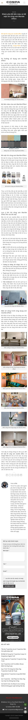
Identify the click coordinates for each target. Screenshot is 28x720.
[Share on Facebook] (9, 475)
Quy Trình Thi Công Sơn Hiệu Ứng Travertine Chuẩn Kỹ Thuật (11, 670)
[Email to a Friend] (15, 475)
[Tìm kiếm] (24, 2)
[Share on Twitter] (12, 475)
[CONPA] (13, 3)
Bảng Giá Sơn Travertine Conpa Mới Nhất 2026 (13, 675)
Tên (4, 564)
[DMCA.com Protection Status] (14, 718)
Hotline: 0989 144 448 (13, 707)
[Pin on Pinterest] (18, 475)
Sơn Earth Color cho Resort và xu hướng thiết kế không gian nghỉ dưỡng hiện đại (13, 685)
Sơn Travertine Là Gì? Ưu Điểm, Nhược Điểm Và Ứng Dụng (12, 665)
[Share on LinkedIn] (21, 475)
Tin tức (14, 12)
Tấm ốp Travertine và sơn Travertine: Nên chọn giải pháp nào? (13, 650)
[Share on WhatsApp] (7, 475)
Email (5, 571)
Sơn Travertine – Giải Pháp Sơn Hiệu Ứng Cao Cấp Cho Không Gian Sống (13, 680)
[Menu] (2, 3)
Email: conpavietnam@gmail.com (13, 709)
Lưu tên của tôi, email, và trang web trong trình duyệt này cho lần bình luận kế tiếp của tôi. (14, 581)
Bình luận (6, 550)
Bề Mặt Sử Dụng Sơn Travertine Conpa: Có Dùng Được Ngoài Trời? (13, 655)
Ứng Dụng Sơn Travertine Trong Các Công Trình (13, 660)
